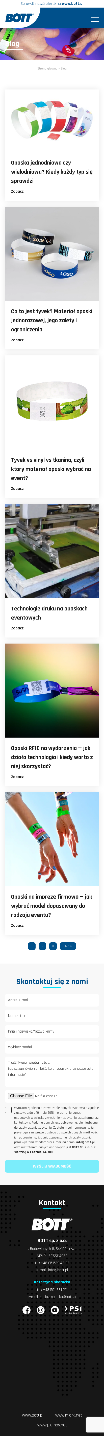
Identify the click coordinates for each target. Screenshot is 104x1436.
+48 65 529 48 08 (55, 1263)
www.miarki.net (68, 1415)
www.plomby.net (52, 1425)
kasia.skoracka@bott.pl (58, 1297)
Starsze (68, 946)
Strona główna (47, 68)
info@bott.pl (58, 1270)
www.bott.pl (73, 3)
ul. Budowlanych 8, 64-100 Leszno (52, 1248)
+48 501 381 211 (55, 1289)
